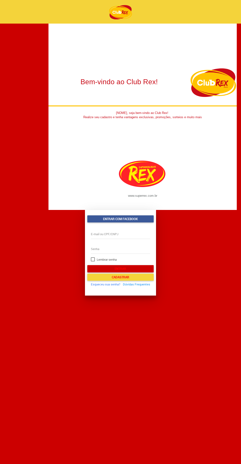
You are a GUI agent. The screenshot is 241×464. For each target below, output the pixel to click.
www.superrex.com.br (142, 195)
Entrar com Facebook (120, 219)
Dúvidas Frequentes (136, 284)
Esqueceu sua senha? (105, 284)
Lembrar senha (107, 259)
